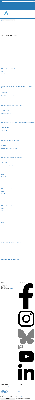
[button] (2, 18)
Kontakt (19, 387)
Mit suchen (5, 3)
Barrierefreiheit (20, 386)
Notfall (19, 388)
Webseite (11, 288)
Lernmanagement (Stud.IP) (5, 388)
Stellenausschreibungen (4, 391)
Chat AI (2, 390)
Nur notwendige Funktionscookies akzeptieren (23, 398)
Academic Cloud (5, 390)
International (3, 9)
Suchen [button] (29, 19)
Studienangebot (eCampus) (5, 386)
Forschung (3, 8)
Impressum (19, 391)
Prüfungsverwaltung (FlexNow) (5, 387)
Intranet (19, 389)
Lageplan (19, 390)
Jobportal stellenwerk (4, 392)
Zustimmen (8, 398)
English (32, 19)
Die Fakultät (3, 7)
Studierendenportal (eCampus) (5, 389)
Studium (3, 6)
